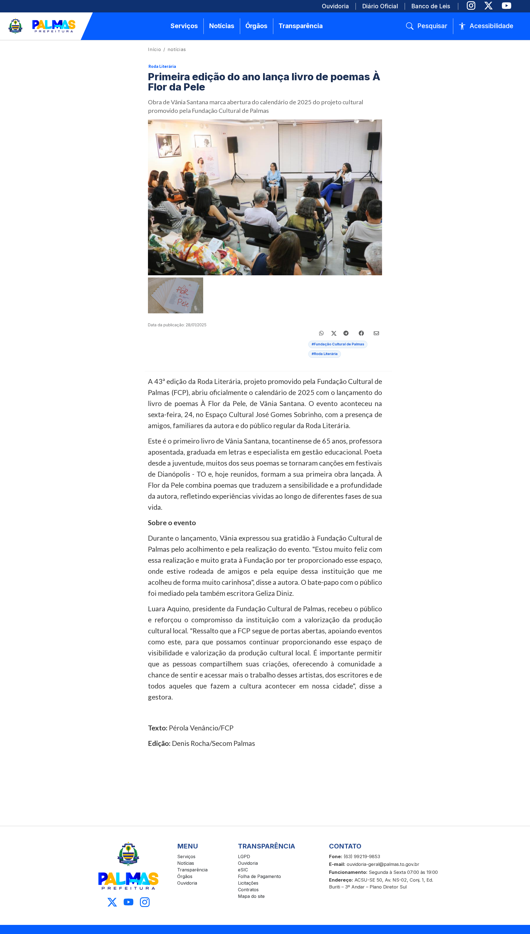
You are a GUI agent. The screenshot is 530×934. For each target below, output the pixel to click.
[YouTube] (506, 5)
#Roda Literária (325, 354)
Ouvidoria (187, 883)
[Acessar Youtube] (128, 902)
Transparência (192, 869)
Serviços (186, 856)
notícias (177, 49)
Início (154, 49)
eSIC (243, 869)
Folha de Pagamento (259, 876)
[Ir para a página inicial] (42, 26)
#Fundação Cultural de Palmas (338, 344)
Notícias (185, 863)
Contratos (248, 889)
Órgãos (184, 876)
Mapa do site (251, 896)
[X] (488, 5)
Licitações (248, 883)
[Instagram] (471, 5)
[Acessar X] (112, 902)
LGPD (244, 856)
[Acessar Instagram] (145, 902)
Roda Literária (162, 66)
